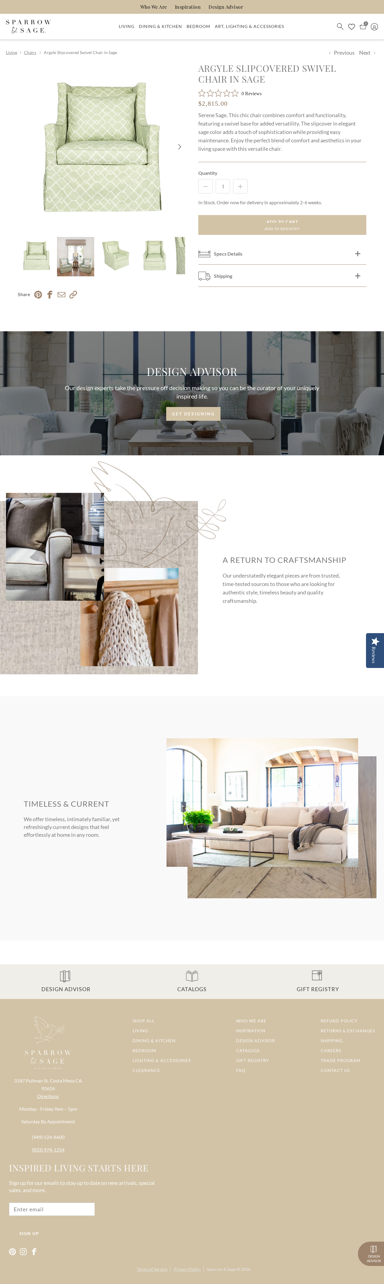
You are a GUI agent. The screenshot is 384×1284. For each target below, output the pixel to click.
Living (126, 26)
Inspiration (188, 7)
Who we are (251, 1020)
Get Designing (193, 413)
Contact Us (335, 1070)
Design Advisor (225, 7)
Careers (331, 1050)
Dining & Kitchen (160, 26)
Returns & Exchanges (348, 1030)
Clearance (146, 1070)
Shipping (332, 1040)
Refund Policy (339, 1020)
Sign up (29, 1233)
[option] (101, 146)
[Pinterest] (12, 1251)
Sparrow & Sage (221, 1269)
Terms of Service (152, 1269)
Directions (48, 1096)
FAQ (240, 1070)
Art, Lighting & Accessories (249, 26)
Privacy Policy (187, 1269)
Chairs (30, 52)
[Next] (179, 146)
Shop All (143, 1020)
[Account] (374, 26)
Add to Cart (282, 221)
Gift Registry (252, 1060)
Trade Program (341, 1060)
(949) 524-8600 (48, 1137)
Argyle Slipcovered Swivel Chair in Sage (80, 52)
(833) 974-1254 (48, 1149)
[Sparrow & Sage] (28, 27)
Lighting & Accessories (162, 1060)
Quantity (208, 173)
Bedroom (198, 26)
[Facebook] (34, 1251)
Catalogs (248, 1050)
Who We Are (153, 7)
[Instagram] (23, 1251)
